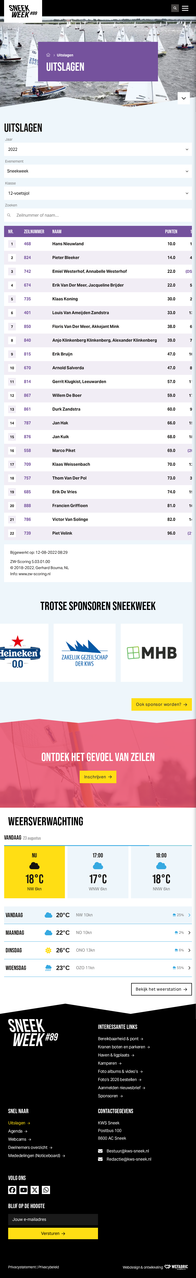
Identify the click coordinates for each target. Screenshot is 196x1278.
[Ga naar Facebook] (12, 1190)
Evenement (14, 161)
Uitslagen (16, 1123)
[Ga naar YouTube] (23, 1190)
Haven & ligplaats (113, 1055)
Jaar (9, 139)
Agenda (15, 1131)
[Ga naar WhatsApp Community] (46, 1190)
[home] (23, 11)
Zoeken (11, 205)
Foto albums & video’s (118, 1071)
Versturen (50, 1233)
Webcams (17, 1139)
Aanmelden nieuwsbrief (119, 1087)
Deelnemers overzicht (27, 1147)
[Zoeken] (175, 8)
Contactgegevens (115, 1111)
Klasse (10, 183)
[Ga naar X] (35, 1190)
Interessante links (117, 1026)
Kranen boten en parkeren (121, 1047)
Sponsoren (108, 1096)
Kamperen (107, 1063)
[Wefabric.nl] (176, 1267)
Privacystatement (22, 1267)
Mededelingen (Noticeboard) (34, 1155)
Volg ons (17, 1177)
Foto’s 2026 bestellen (117, 1079)
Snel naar (18, 1111)
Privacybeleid (48, 1267)
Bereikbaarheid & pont (118, 1038)
